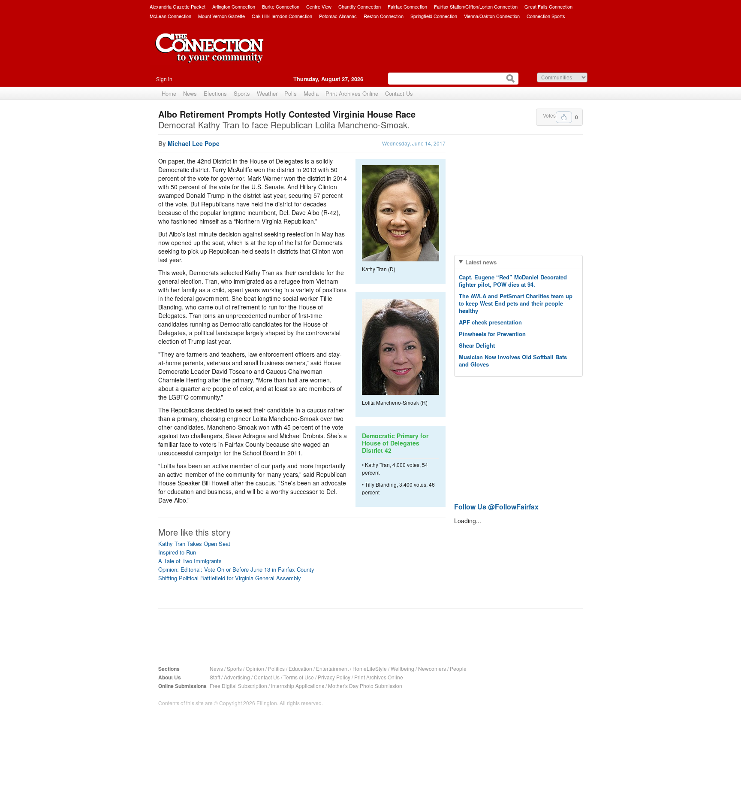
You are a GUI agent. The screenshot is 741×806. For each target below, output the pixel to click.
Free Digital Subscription (238, 685)
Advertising (237, 677)
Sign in (164, 78)
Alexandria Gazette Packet (177, 6)
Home (169, 93)
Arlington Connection (233, 6)
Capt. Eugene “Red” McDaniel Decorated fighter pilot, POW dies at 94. (513, 280)
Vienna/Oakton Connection (492, 15)
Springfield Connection (433, 15)
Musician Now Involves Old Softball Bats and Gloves (513, 360)
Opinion (255, 668)
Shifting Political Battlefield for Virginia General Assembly (229, 578)
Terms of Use (298, 677)
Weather (267, 93)
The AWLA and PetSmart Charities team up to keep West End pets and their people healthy (515, 303)
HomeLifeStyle (369, 668)
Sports (242, 93)
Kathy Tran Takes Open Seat (194, 543)
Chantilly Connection (359, 6)
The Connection (210, 54)
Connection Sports (546, 15)
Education (300, 668)
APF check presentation (490, 322)
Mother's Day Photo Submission (365, 685)
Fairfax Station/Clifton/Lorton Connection (476, 6)
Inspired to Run (177, 552)
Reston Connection (384, 15)
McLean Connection (170, 15)
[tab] (518, 262)
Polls (290, 93)
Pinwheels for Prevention (492, 334)
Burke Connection (280, 6)
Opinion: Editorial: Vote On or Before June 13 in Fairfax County (236, 569)
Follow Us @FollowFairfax (496, 507)
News (190, 93)
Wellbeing (402, 668)
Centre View (318, 6)
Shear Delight (477, 345)
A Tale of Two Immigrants (190, 561)
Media (311, 93)
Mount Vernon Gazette (221, 15)
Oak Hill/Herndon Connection (282, 15)
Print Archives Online (351, 93)
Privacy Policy (334, 677)
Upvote (564, 117)
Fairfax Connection (407, 6)
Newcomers (432, 668)
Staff (215, 677)
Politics (276, 668)
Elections (215, 93)
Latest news (481, 262)
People (458, 668)
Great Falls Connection (548, 6)
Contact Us (399, 93)
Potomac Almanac (338, 15)
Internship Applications (297, 685)
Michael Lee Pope (194, 143)
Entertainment (332, 668)
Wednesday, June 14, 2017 (414, 143)
